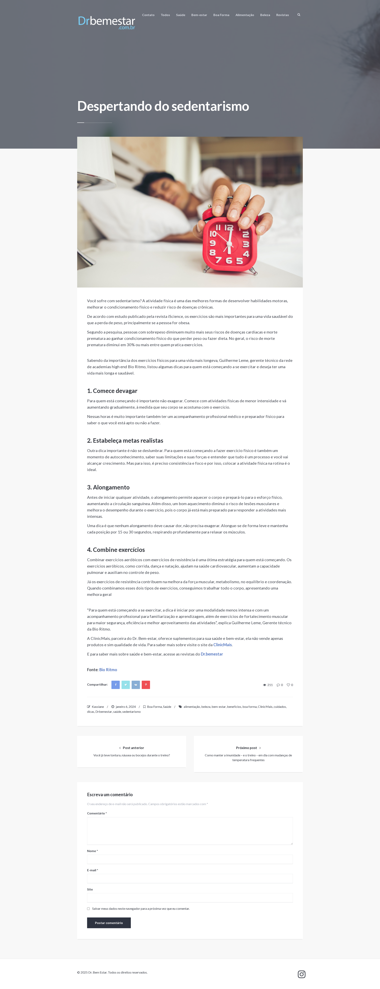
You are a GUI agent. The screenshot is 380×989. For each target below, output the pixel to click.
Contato (148, 15)
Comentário (97, 813)
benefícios (234, 706)
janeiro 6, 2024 (126, 706)
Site (90, 889)
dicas (90, 711)
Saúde (180, 15)
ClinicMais (265, 706)
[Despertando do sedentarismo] (190, 212)
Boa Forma (221, 15)
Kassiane (98, 706)
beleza (205, 706)
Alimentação (245, 15)
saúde (117, 711)
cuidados (280, 706)
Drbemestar (103, 711)
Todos (165, 15)
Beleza (265, 15)
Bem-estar (199, 15)
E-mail (92, 870)
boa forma (249, 706)
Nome (92, 851)
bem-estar (219, 706)
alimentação (192, 706)
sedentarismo (131, 711)
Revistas (282, 15)
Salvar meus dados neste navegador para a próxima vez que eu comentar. (141, 908)
